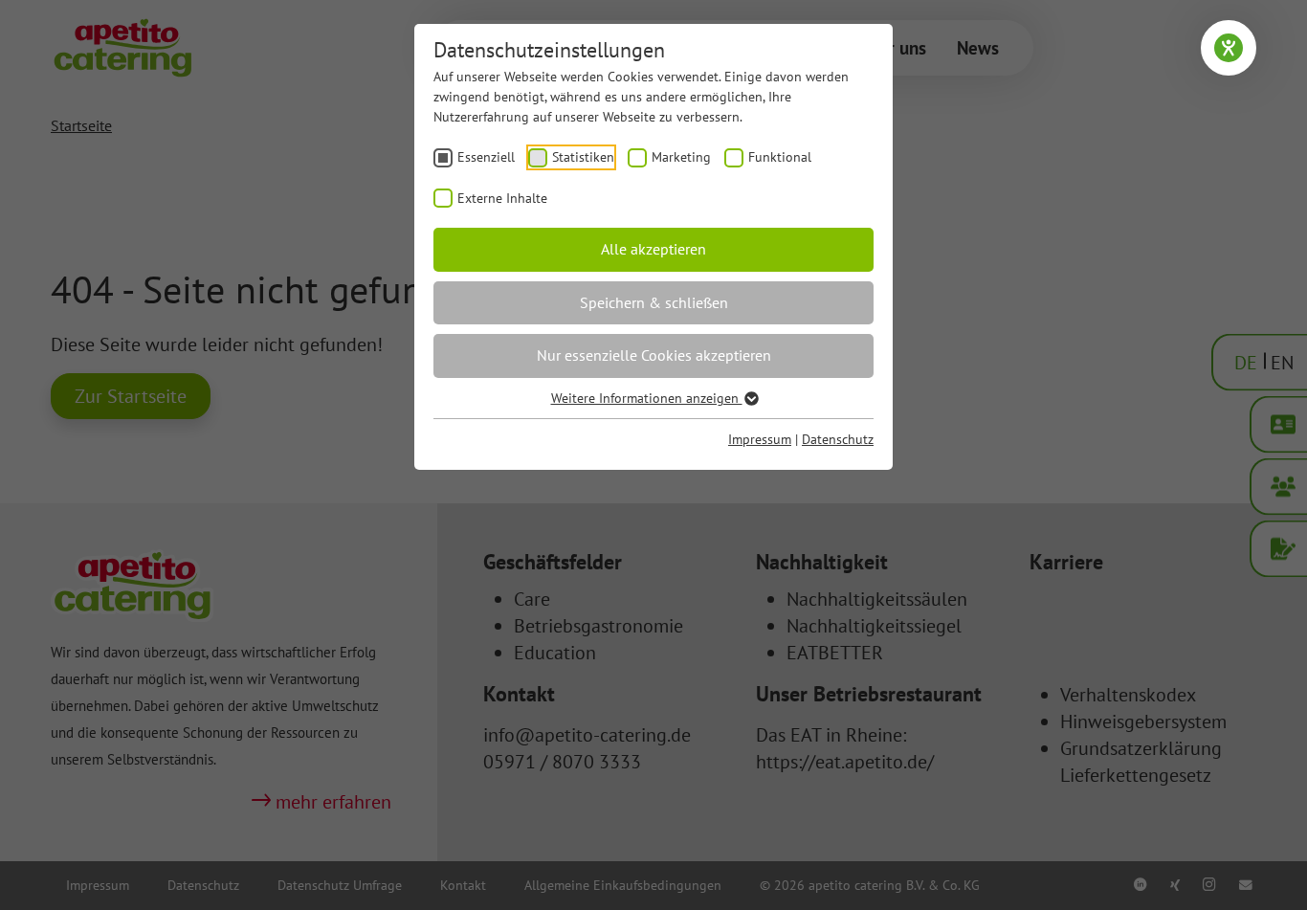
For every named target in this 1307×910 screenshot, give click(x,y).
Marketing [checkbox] (681, 157)
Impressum (759, 439)
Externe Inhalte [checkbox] (502, 198)
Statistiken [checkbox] (583, 157)
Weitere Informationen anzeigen (646, 398)
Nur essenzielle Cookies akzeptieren (654, 355)
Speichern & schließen (654, 302)
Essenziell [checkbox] (486, 157)
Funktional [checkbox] (779, 157)
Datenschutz (838, 439)
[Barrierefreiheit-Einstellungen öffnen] (1228, 48)
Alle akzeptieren (653, 248)
